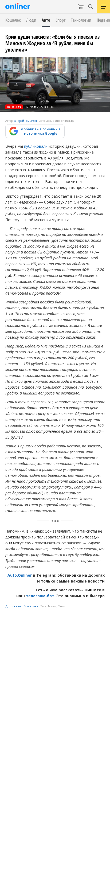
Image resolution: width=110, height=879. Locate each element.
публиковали (36, 146)
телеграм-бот (40, 595)
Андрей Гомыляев (25, 121)
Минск (52, 606)
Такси (61, 606)
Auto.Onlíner (20, 575)
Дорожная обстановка (21, 606)
